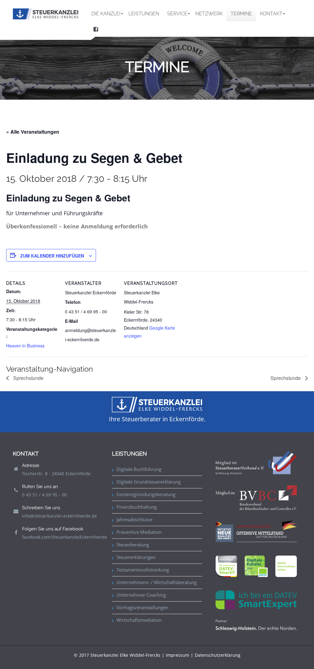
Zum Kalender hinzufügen (52, 256)
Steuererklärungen (136, 557)
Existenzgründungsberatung (146, 494)
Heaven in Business (25, 345)
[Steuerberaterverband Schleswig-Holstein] (256, 462)
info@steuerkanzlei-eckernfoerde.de (59, 516)
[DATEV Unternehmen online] (286, 565)
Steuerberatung (133, 544)
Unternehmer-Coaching (141, 595)
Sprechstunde (28, 377)
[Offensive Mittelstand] (256, 530)
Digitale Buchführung (139, 469)
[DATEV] (256, 565)
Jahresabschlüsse (134, 519)
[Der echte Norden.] (256, 625)
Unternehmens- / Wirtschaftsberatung (157, 582)
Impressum (177, 655)
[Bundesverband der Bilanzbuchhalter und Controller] (256, 497)
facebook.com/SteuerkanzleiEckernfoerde (64, 537)
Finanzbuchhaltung (137, 507)
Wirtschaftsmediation (139, 620)
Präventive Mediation (139, 532)
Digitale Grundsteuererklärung (149, 482)
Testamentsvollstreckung (143, 570)
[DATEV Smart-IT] (226, 565)
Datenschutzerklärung (217, 655)
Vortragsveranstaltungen (142, 607)
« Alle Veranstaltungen (32, 131)
